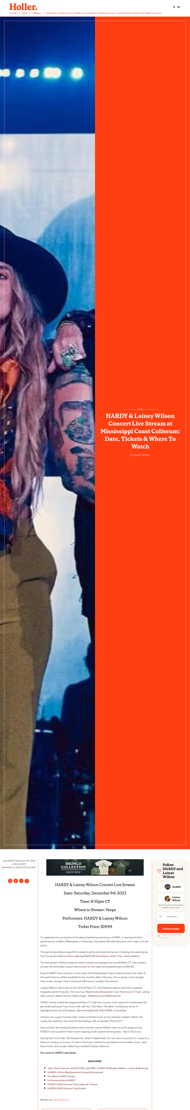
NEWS (24, 13)
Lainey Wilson (131, 956)
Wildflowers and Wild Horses (104, 995)
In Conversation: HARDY (61, 1080)
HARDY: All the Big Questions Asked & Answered (75, 1072)
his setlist (121, 1010)
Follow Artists (171, 928)
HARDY (116, 937)
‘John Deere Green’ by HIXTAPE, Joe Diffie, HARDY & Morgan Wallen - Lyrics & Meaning (97, 1068)
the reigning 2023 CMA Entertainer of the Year (95, 956)
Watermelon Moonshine (99, 991)
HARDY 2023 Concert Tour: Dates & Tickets (72, 1084)
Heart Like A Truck (130, 991)
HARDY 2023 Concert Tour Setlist (66, 1088)
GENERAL (37, 13)
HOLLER (13, 13)
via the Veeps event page (92, 962)
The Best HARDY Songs (61, 1076)
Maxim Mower (141, 454)
